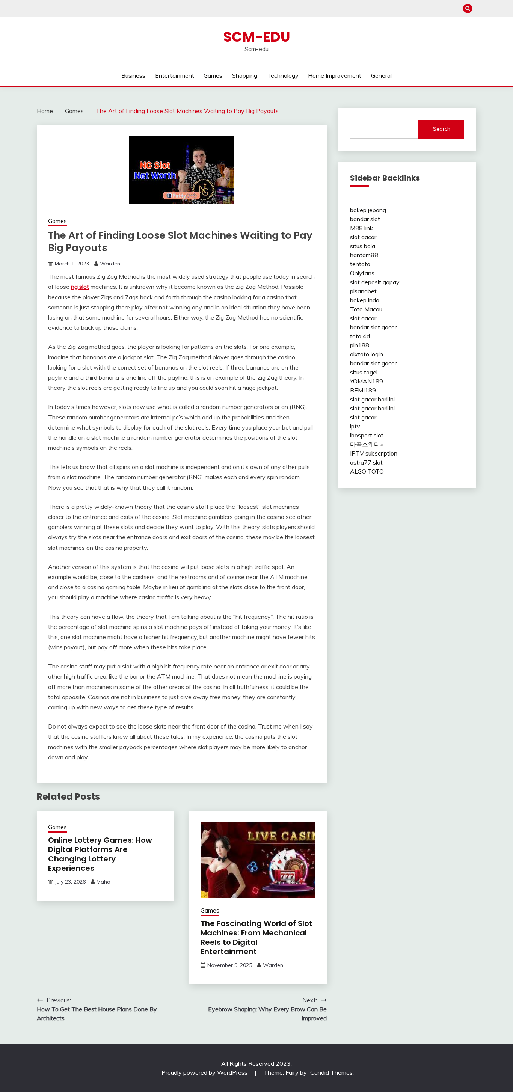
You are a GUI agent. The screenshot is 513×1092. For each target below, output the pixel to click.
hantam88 (364, 255)
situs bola (362, 246)
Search (441, 128)
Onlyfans (362, 273)
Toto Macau (366, 309)
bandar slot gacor (373, 327)
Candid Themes (331, 1072)
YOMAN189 (366, 381)
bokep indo (364, 300)
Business (133, 75)
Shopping (244, 75)
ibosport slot (366, 435)
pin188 (359, 345)
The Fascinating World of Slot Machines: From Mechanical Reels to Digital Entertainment (256, 937)
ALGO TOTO (367, 471)
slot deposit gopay (375, 282)
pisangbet (363, 291)
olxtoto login (366, 354)
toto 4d (360, 336)
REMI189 (363, 390)
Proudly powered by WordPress (205, 1072)
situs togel (363, 372)
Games (213, 75)
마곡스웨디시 (368, 444)
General (381, 75)
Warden (110, 263)
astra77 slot (366, 462)
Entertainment (174, 75)
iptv (355, 426)
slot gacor (363, 237)
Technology (283, 75)
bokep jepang (368, 210)
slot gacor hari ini (372, 399)
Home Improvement (334, 75)
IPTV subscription (373, 453)
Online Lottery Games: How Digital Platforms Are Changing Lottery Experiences (100, 854)
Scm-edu (256, 37)
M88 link (361, 228)
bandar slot (365, 219)
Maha (103, 881)
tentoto (360, 264)
